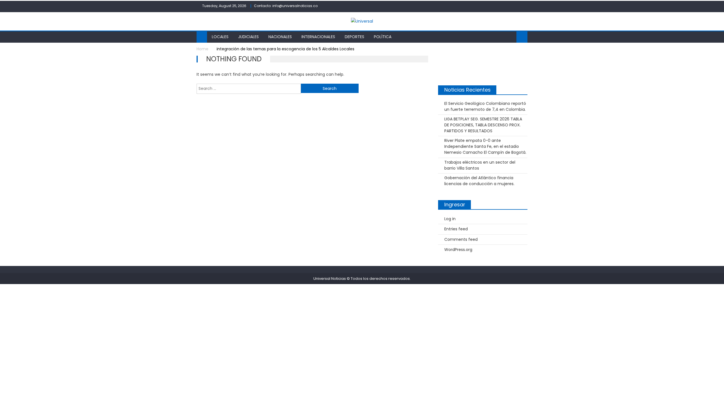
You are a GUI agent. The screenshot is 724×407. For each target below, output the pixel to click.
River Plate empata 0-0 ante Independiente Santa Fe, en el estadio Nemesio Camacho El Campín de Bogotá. (485, 146)
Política (382, 37)
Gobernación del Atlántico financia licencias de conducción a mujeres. (479, 181)
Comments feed (461, 239)
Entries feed (456, 229)
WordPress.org (458, 249)
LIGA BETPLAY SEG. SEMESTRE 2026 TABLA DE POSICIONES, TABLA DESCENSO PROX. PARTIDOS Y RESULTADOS (483, 125)
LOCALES (220, 37)
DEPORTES (354, 37)
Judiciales (248, 37)
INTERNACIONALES (318, 37)
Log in (450, 219)
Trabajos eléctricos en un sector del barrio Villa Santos (479, 165)
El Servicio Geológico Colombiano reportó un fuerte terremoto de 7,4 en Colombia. (485, 106)
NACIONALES (280, 37)
